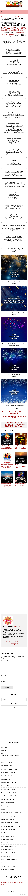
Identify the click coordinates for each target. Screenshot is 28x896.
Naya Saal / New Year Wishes (9, 846)
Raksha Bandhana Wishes (8, 708)
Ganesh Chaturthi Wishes (8, 792)
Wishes (8, 17)
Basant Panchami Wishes (8, 762)
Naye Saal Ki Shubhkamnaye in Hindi (13, 29)
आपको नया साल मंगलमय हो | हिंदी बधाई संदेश (20, 484)
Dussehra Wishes (6, 786)
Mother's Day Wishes (7, 836)
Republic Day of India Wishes (9, 859)
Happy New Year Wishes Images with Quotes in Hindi (8, 425)
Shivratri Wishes (6, 863)
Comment (4, 661)
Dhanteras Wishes (6, 779)
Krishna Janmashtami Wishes (9, 823)
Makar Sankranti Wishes (8, 829)
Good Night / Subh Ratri (8, 799)
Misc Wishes (5, 833)
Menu (3, 12)
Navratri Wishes (6, 843)
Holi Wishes (4, 809)
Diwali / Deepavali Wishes (8, 782)
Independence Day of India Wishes (11, 812)
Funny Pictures (5, 747)
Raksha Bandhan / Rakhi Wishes (10, 853)
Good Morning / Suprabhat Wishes (11, 796)
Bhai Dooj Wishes (6, 766)
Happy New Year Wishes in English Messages (20, 425)
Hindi (3, 750)
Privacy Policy (23, 894)
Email (3, 681)
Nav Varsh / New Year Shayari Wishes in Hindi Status (14, 412)
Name (3, 675)
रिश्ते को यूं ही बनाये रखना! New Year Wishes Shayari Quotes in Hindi (7, 467)
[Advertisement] (14, 552)
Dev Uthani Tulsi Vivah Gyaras (10, 776)
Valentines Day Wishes (8, 866)
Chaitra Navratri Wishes (8, 772)
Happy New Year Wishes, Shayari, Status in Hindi (14, 417)
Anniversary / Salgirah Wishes (10, 755)
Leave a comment (19, 30)
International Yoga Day (8, 816)
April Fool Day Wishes (7, 759)
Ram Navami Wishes (7, 856)
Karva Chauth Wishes (7, 819)
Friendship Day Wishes (8, 789)
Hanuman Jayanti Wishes (8, 806)
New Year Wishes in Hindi (9, 30)
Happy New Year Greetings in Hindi (15, 28)
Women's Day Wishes (7, 870)
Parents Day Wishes (7, 849)
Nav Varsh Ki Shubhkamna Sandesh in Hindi (13, 33)
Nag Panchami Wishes (7, 839)
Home (3, 17)
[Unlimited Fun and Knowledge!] (14, 6)
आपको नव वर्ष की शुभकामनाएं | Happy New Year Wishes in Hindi (20, 448)
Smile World (5, 27)
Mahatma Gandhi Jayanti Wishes (10, 826)
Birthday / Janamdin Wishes (9, 769)
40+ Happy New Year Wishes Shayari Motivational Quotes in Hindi (7, 448)
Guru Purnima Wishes (7, 802)
